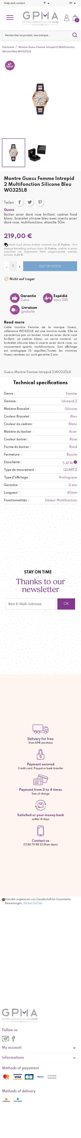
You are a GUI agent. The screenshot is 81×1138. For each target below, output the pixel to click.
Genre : (9, 393)
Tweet (30, 202)
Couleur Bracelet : (17, 416)
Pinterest (40, 202)
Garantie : (11, 485)
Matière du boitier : (19, 431)
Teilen (19, 202)
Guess (9, 210)
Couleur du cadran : (18, 424)
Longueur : (12, 492)
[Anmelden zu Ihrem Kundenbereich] (66, 18)
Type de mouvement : (20, 470)
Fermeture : (13, 454)
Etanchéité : (12, 462)
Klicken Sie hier (32, 903)
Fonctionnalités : (16, 500)
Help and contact (14, 3)
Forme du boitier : (17, 447)
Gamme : (10, 401)
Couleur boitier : (16, 439)
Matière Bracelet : (17, 409)
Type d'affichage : (17, 477)
